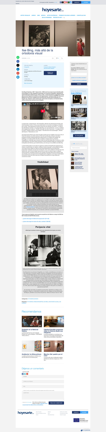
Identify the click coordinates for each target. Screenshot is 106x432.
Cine (49, 413)
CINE (38, 15)
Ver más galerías (79, 135)
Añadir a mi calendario (50, 73)
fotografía (30, 301)
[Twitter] (25, 373)
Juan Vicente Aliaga (53, 301)
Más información (28, 83)
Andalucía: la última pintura (31, 354)
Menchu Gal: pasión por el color (53, 355)
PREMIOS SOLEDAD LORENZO (67, 15)
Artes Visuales (38, 411)
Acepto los (27, 402)
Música (49, 411)
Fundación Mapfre (38, 301)
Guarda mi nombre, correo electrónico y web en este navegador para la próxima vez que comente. (38, 390)
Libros (37, 414)
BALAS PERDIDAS (47, 17)
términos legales (28, 402)
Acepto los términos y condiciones (79, 80)
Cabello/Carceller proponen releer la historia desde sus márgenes (53, 330)
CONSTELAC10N (81, 15)
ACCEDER (86, 2)
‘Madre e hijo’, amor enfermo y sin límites (79, 154)
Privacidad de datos (64, 413)
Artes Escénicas (51, 414)
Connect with (26, 371)
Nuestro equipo (63, 414)
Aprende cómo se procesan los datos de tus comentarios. (35, 404)
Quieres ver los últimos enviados (79, 77)
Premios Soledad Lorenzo (41, 413)
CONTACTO (76, 2)
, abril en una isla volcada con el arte (80, 158)
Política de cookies (63, 411)
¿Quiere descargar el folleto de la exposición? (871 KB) (36, 218)
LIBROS (33, 15)
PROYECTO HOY (57, 17)
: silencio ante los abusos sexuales (78, 163)
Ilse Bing (45, 301)
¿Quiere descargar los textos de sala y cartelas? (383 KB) (36, 221)
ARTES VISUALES (25, 15)
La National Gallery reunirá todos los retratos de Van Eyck (79, 167)
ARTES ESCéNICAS (52, 15)
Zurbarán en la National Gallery (30, 330)
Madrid (52, 68)
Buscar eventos (75, 151)
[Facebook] (23, 373)
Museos (36, 298)
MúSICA (43, 15)
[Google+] (27, 373)
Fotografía (26, 67)
